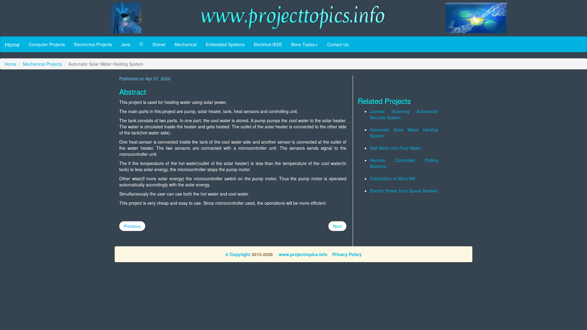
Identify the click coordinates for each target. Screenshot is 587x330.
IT (141, 44)
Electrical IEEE (268, 44)
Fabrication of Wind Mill (392, 178)
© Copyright (237, 254)
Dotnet (159, 44)
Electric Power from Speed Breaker (404, 191)
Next (337, 226)
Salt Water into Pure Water (395, 148)
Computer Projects (47, 44)
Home (12, 44)
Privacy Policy (347, 254)
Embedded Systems (225, 44)
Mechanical (186, 44)
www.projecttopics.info (302, 254)
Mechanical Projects (42, 64)
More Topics (303, 44)
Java (125, 44)
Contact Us (338, 44)
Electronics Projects (93, 44)
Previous (132, 226)
